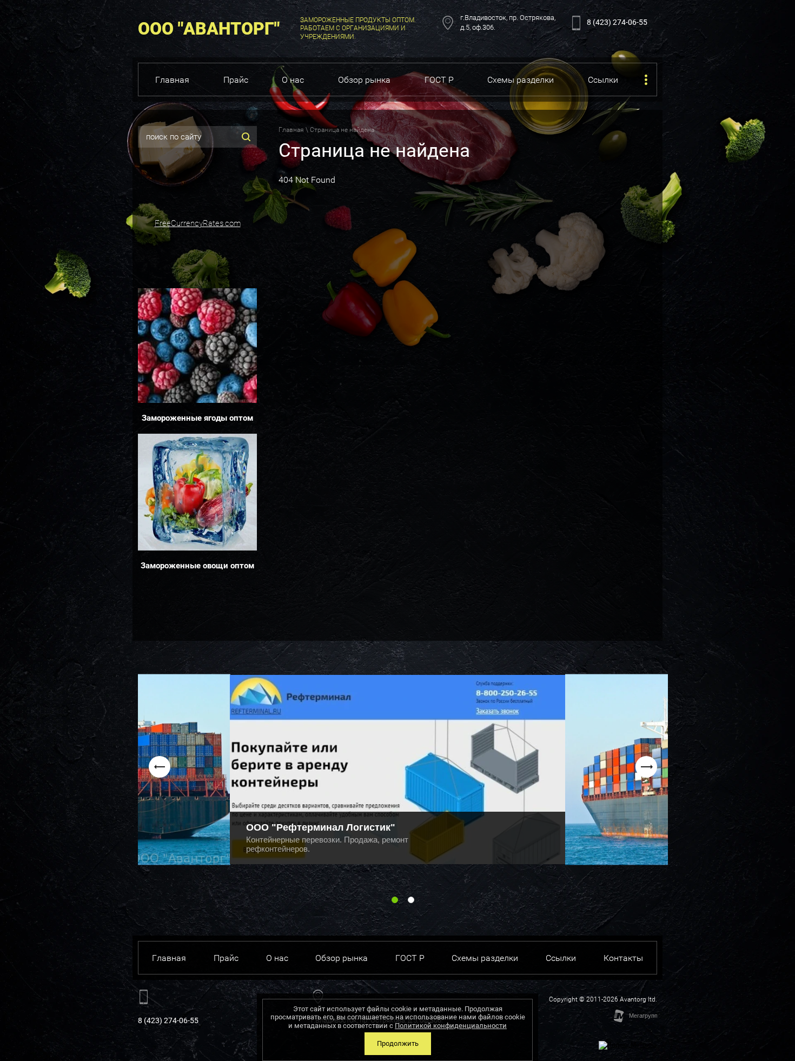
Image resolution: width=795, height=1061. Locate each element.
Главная (291, 130)
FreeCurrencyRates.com (198, 223)
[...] (646, 79)
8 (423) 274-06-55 (617, 22)
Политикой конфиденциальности (451, 1026)
